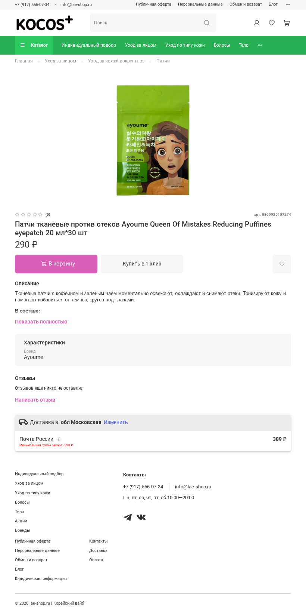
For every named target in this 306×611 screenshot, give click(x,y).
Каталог (39, 45)
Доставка (98, 550)
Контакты (98, 541)
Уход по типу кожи (185, 45)
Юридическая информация (41, 578)
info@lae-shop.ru (76, 4)
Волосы (222, 45)
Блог (273, 4)
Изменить (116, 422)
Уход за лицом (140, 45)
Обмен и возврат (246, 4)
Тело (244, 45)
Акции (21, 521)
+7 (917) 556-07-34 (32, 4)
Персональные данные (200, 4)
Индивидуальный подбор (89, 45)
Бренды (22, 530)
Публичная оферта (153, 4)
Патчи (163, 61)
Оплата (96, 560)
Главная (24, 61)
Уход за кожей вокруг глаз (116, 61)
